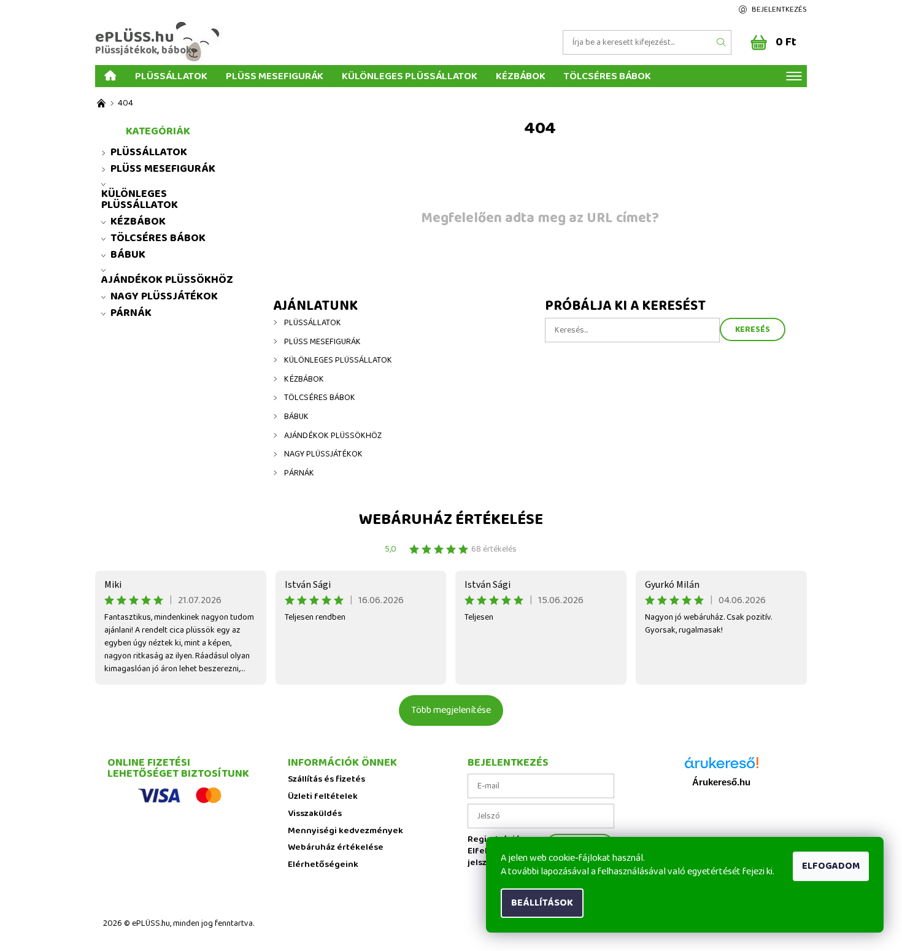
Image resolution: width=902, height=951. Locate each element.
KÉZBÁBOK (520, 75)
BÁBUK (296, 416)
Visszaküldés (315, 814)
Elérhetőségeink (323, 865)
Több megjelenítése (451, 710)
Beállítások (542, 903)
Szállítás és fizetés (326, 779)
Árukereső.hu (721, 782)
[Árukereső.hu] (721, 767)
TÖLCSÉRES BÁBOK (607, 75)
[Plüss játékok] (101, 103)
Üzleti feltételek (323, 797)
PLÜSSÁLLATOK (171, 75)
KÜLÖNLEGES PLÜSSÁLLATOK (409, 75)
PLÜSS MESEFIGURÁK (274, 75)
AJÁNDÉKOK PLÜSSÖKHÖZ (333, 435)
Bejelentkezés (779, 9)
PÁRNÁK (299, 473)
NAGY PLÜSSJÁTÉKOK (323, 454)
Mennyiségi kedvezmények (345, 831)
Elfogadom (831, 866)
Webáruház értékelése (451, 520)
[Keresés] (721, 42)
